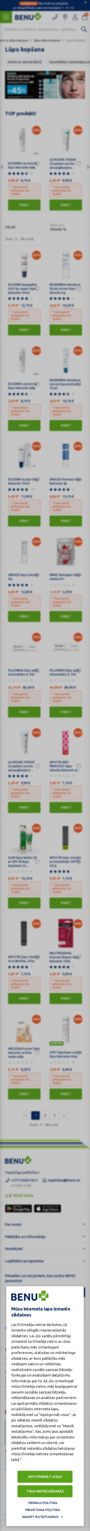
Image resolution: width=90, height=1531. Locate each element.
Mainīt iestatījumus (40, 1516)
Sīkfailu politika (42, 1502)
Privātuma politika (42, 1510)
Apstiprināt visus (45, 1477)
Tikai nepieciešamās (45, 1491)
